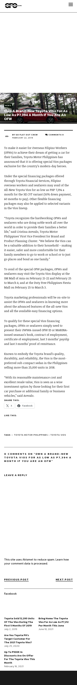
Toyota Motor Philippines (31, 435)
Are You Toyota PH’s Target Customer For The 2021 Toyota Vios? (18, 638)
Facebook (10, 593)
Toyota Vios (58, 435)
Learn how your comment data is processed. (36, 561)
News (8, 105)
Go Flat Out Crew (27, 134)
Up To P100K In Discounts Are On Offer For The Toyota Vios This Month (19, 657)
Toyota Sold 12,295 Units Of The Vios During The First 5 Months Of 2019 (19, 622)
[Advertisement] (38, 52)
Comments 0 (56, 134)
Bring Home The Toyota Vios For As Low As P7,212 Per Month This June (53, 622)
